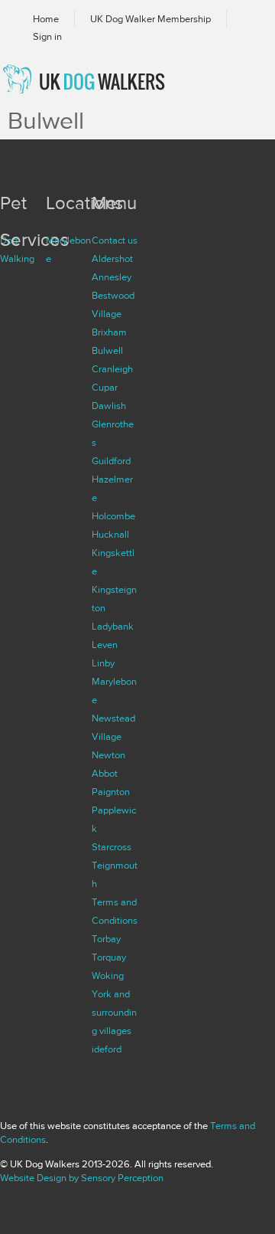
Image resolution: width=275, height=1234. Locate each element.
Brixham (109, 332)
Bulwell (107, 351)
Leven (105, 645)
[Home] (101, 79)
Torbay (106, 939)
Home (46, 19)
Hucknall (110, 535)
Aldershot (112, 259)
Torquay (109, 957)
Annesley (111, 277)
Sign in (47, 37)
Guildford (111, 461)
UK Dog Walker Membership (150, 19)
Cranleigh (112, 369)
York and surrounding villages (114, 1012)
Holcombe (113, 516)
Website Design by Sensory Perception (81, 1178)
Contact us (115, 240)
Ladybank (113, 626)
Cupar (105, 387)
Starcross (111, 847)
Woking (108, 976)
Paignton (111, 792)
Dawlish (109, 406)
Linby (103, 663)
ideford (106, 1049)
